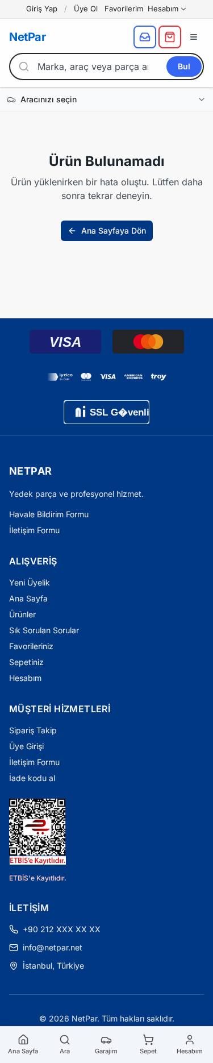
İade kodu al (32, 778)
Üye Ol (86, 8)
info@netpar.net (52, 947)
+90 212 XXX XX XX (62, 929)
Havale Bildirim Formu (49, 514)
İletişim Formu (34, 530)
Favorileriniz (31, 646)
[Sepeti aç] (169, 37)
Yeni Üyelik (29, 582)
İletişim (29, 907)
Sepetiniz (26, 662)
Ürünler (22, 614)
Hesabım (163, 8)
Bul (184, 66)
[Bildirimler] (144, 37)
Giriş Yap (41, 8)
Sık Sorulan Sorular (44, 630)
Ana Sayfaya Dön (113, 230)
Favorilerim (124, 8)
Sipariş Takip (33, 730)
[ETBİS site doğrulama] (37, 832)
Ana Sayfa (28, 598)
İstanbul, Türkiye (53, 965)
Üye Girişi (26, 746)
